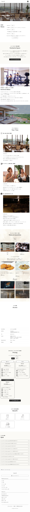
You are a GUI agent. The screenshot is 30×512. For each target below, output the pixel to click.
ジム (2, 482)
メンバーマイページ (16, 475)
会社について (3, 497)
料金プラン (3, 500)
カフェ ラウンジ (4, 487)
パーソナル (3, 484)
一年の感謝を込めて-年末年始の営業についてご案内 (14, 31)
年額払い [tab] (17, 358)
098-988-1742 (12, 334)
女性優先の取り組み (4, 495)
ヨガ (2, 480)
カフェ (2, 485)
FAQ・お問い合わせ (4, 502)
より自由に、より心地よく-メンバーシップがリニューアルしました (16, 27)
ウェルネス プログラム (5, 489)
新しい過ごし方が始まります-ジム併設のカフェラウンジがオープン (16, 35)
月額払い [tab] (13, 358)
